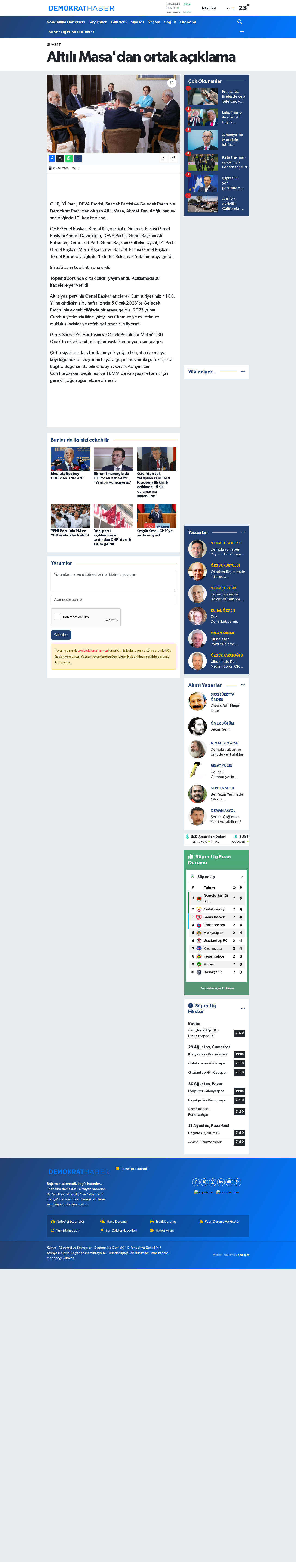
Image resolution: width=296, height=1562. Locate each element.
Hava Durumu (117, 1221)
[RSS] (237, 1182)
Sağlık (170, 22)
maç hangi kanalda (60, 1258)
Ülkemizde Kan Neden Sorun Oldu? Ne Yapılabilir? (228, 664)
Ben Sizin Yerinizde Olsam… (227, 797)
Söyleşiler (98, 22)
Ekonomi (188, 22)
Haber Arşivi (165, 1230)
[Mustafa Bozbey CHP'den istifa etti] (70, 459)
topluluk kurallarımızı (92, 650)
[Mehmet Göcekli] (197, 549)
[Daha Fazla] (78, 158)
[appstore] (204, 1192)
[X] (204, 1182)
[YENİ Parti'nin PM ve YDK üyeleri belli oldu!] (70, 516)
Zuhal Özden (223, 610)
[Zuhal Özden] (197, 616)
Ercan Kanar (222, 633)
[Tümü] (243, 372)
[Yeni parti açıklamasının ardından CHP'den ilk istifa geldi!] (113, 516)
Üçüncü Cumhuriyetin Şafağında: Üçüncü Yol (227, 775)
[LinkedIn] (221, 1182)
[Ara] (240, 22)
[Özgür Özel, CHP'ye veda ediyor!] (156, 516)
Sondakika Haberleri (66, 22)
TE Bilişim (242, 1255)
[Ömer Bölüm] (197, 726)
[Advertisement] (219, 289)
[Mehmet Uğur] (197, 594)
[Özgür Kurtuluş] (197, 571)
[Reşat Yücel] (197, 771)
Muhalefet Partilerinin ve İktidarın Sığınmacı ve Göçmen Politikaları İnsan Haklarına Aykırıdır (227, 642)
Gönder (61, 635)
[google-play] (228, 1192)
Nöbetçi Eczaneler (70, 1221)
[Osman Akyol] (197, 816)
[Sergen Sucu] (197, 794)
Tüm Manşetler (67, 1230)
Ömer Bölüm (222, 723)
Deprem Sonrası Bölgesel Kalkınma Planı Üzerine (226, 597)
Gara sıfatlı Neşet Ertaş (226, 708)
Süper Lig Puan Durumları (72, 32)
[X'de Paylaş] (60, 158)
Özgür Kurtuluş (226, 565)
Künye (51, 1247)
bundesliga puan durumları (129, 1253)
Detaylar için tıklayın (217, 988)
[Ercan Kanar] (197, 639)
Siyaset (137, 22)
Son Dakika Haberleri (121, 1230)
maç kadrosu (160, 1253)
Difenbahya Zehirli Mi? (144, 1247)
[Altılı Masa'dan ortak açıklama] (113, 114)
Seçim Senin (221, 729)
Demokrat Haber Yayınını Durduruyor (227, 552)
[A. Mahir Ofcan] (197, 749)
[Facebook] (196, 1182)
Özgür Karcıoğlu (227, 655)
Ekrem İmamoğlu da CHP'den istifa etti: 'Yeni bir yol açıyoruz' (112, 478)
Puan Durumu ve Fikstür (222, 1221)
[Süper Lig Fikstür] (243, 1009)
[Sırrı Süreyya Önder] (197, 701)
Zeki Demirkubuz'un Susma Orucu (224, 619)
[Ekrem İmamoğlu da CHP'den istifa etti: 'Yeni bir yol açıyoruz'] (113, 459)
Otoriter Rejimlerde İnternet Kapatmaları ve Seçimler (228, 574)
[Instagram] (212, 1182)
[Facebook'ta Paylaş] (52, 158)
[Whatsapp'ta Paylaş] (69, 158)
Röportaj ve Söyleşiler (75, 1247)
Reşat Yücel (222, 766)
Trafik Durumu (165, 1221)
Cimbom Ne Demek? (109, 1247)
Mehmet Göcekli (226, 543)
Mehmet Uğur (223, 588)
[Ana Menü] (240, 32)
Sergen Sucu (222, 788)
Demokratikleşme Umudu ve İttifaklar (227, 752)
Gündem (119, 22)
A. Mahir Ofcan (224, 743)
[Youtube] (229, 1182)
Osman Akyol (223, 810)
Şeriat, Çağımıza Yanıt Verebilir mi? (226, 819)
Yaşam (154, 22)
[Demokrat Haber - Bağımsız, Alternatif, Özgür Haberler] (81, 8)
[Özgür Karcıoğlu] (197, 661)
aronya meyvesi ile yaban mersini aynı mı (76, 1253)
